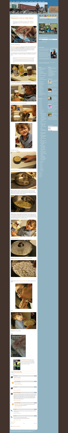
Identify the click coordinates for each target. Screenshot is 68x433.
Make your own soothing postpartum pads (55, 114)
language (40, 86)
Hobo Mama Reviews (51, 73)
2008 (40, 175)
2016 (40, 104)
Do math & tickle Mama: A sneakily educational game (54, 98)
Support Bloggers (51, 75)
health (40, 85)
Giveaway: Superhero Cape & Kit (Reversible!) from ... (43, 116)
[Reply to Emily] (35, 409)
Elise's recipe (21, 258)
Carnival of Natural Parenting (52, 71)
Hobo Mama (20, 430)
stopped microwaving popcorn (16, 46)
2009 (40, 174)
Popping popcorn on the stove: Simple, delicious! (22, 18)
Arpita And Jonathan (16, 392)
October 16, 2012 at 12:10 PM (18, 384)
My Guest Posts (51, 70)
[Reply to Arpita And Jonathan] (35, 392)
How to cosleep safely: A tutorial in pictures (54, 89)
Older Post (35, 423)
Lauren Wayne (16, 381)
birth (39, 70)
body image (40, 71)
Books (43, 1)
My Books (50, 69)
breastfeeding (41, 72)
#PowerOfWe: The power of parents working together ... (43, 146)
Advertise (31, 1)
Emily (14, 409)
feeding (15, 372)
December (41, 110)
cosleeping (40, 78)
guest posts (18, 372)
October (41, 112)
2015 (40, 105)
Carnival (35, 1)
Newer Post (12, 423)
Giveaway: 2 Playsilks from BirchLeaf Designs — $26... (43, 124)
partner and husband (30, 22)
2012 (40, 109)
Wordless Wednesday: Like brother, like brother (43, 133)
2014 (40, 106)
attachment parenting (42, 68)
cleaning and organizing (42, 75)
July (40, 163)
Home (11, 1)
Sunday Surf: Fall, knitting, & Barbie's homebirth (43, 149)
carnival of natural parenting (43, 73)
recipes (21, 372)
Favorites (39, 1)
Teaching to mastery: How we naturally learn (55, 81)
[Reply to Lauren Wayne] (35, 381)
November (41, 111)
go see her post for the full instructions (23, 58)
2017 (40, 103)
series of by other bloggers (22, 21)
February (41, 169)
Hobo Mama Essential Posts (52, 68)
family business (41, 81)
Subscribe (18, 1)
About (14, 1)
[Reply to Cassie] (35, 375)
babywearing (41, 69)
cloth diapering (41, 77)
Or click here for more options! (43, 41)
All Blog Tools (33, 430)
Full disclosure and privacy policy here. (44, 63)
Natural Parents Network (52, 74)
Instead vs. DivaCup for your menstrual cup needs (54, 106)
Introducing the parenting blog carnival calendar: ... (43, 156)
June (41, 164)
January (41, 170)
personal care (41, 88)
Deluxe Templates (29, 430)
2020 (40, 99)
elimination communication (42, 79)
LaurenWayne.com (51, 72)
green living (40, 84)
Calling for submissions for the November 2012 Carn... (43, 136)
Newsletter (23, 1)
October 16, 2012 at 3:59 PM (17, 413)
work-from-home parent (25, 360)
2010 (40, 173)
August (41, 162)
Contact (27, 1)
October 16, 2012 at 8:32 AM (17, 400)
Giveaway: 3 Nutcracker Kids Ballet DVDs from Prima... (43, 119)
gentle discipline (41, 83)
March (41, 168)
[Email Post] (20, 371)
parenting (40, 87)
